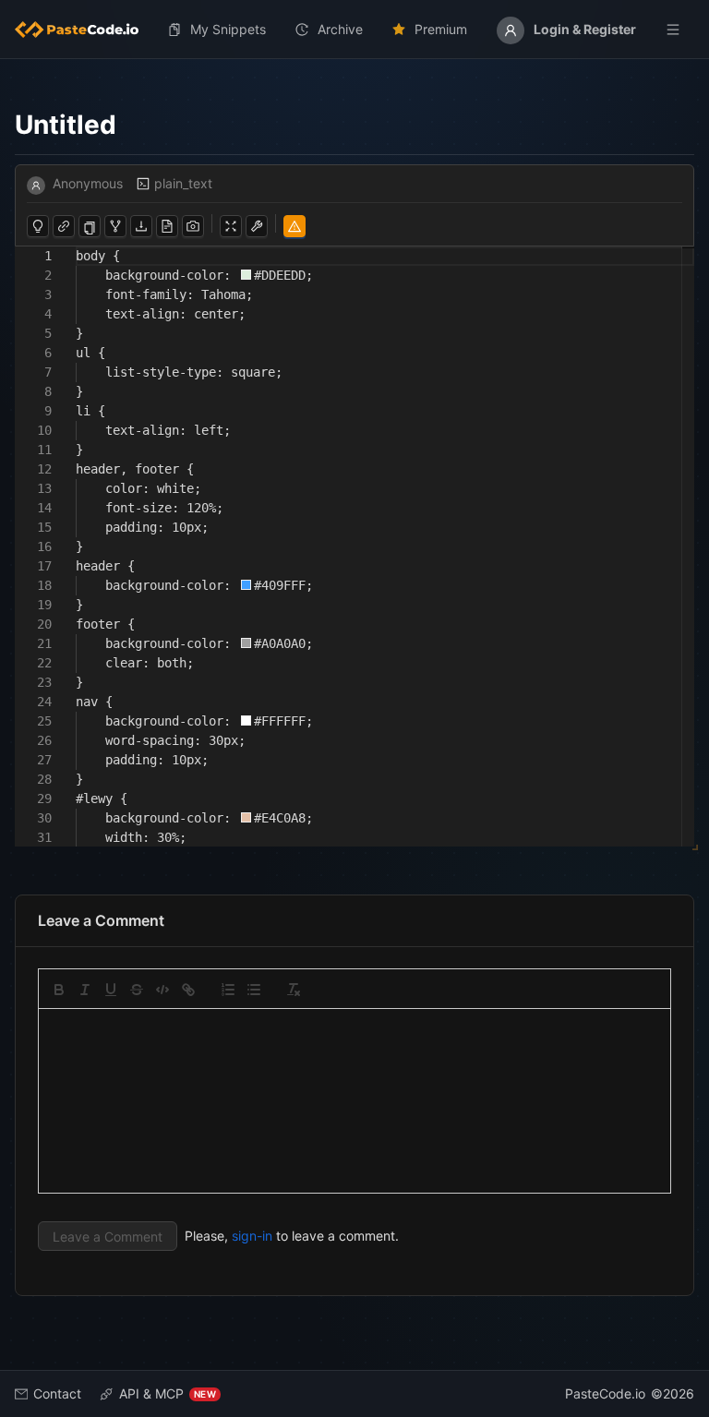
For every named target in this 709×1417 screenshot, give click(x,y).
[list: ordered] (228, 990)
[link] (188, 990)
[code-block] (162, 990)
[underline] (111, 990)
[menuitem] (84, 29)
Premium (441, 29)
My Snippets (228, 29)
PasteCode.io (605, 1393)
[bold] (59, 990)
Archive (340, 29)
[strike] (137, 990)
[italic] (85, 990)
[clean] (293, 990)
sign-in (252, 1235)
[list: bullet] (254, 990)
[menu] (354, 29)
